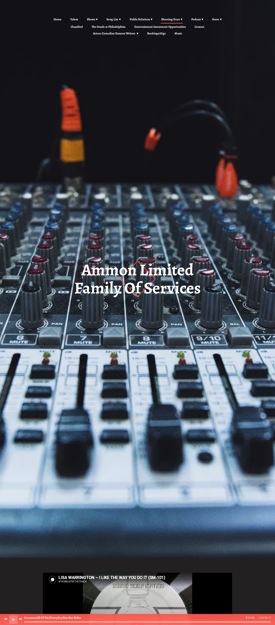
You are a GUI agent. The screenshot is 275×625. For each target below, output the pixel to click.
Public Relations (140, 19)
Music (178, 33)
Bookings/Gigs (156, 33)
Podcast (196, 19)
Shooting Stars (170, 19)
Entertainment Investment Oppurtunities (160, 27)
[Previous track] (6, 619)
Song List (112, 19)
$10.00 (250, 617)
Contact (199, 27)
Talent (74, 19)
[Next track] (20, 619)
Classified (77, 27)
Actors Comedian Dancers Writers (114, 33)
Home (57, 19)
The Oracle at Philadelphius (108, 27)
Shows (91, 19)
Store (215, 19)
